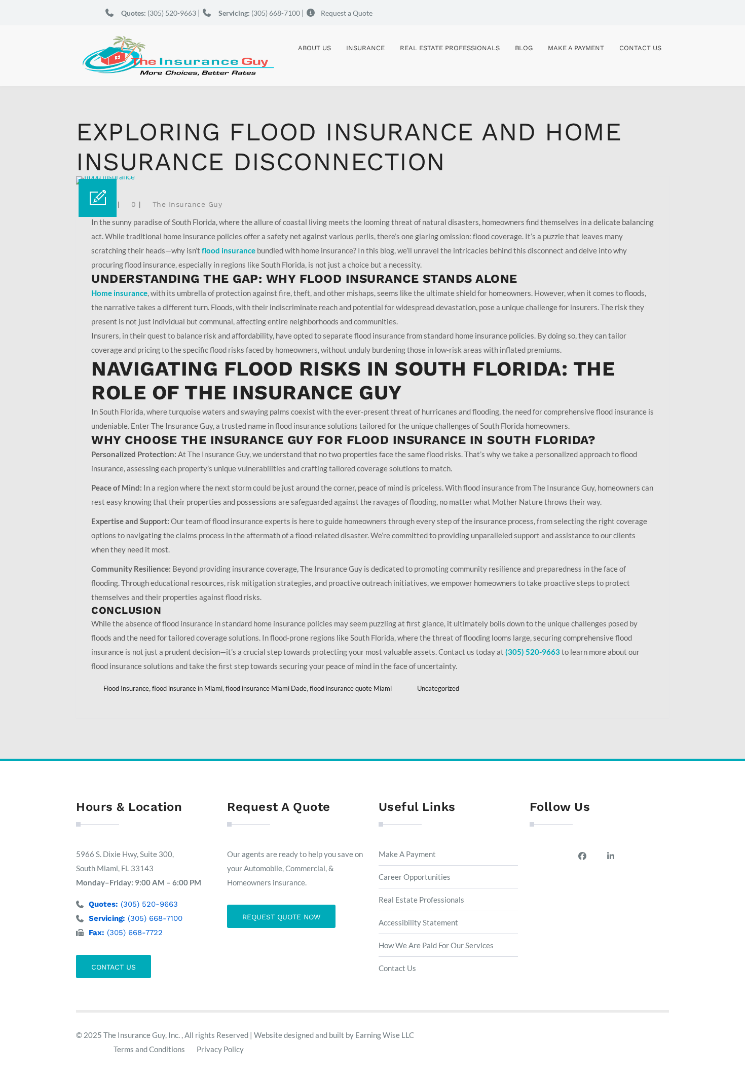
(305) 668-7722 (126, 932)
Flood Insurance (126, 688)
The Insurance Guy (187, 204)
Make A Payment (576, 48)
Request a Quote (346, 13)
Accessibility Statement (418, 922)
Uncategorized (438, 688)
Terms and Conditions (149, 1049)
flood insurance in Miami (187, 688)
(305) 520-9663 (158, 13)
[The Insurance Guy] (177, 56)
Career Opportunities (415, 876)
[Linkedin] (613, 856)
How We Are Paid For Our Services (436, 945)
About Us (314, 48)
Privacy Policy (220, 1049)
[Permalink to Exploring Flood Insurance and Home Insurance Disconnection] (105, 176)
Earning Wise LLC (384, 1034)
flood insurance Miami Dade (266, 688)
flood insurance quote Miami (351, 688)
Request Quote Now (281, 917)
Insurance (365, 48)
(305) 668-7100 (259, 13)
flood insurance (228, 250)
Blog (524, 48)
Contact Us (640, 48)
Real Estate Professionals (450, 48)
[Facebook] (585, 856)
